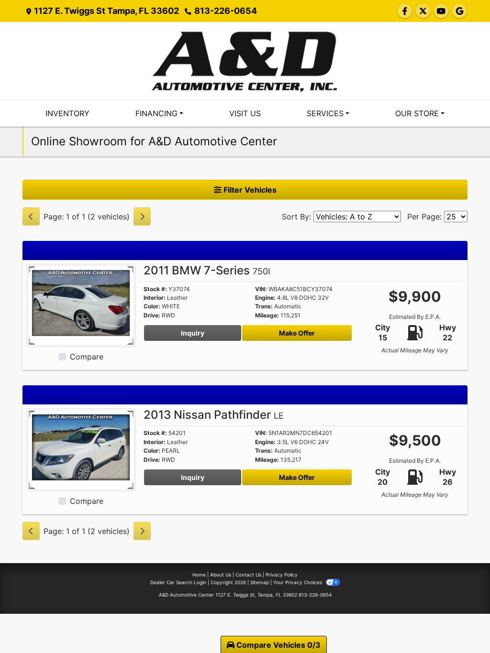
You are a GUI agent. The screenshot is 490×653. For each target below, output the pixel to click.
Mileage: (267, 315)
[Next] (142, 216)
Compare (86, 356)
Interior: (155, 297)
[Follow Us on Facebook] (405, 11)
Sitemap (259, 582)
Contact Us (248, 574)
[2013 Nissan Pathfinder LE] (81, 449)
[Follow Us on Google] (459, 11)
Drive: (152, 315)
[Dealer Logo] (245, 60)
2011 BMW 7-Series (207, 270)
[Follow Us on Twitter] (423, 11)
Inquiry (192, 333)
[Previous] (31, 216)
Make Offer (297, 333)
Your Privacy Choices (298, 582)
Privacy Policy (282, 574)
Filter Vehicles (249, 190)
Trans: (264, 306)
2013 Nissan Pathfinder (214, 415)
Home (199, 574)
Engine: (265, 297)
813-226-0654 (225, 11)
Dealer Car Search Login (178, 582)
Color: (152, 306)
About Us (220, 574)
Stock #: (155, 289)
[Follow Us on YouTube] (441, 11)
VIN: (261, 289)
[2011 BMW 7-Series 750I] (81, 304)
